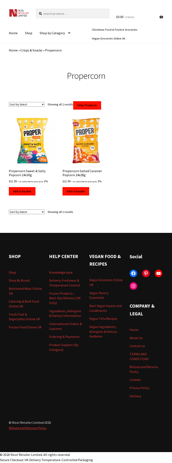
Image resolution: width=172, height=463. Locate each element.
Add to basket (22, 191)
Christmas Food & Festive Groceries (114, 29)
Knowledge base (61, 272)
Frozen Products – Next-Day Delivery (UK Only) (65, 298)
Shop (28, 33)
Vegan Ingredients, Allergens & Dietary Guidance (103, 331)
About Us (136, 338)
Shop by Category (52, 33)
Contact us (137, 346)
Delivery (135, 396)
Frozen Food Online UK (25, 327)
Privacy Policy (139, 388)
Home (13, 33)
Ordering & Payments (64, 336)
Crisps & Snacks (31, 50)
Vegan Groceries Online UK (108, 38)
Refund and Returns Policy (28, 428)
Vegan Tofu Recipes (103, 318)
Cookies (135, 380)
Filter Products (87, 105)
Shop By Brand (19, 280)
